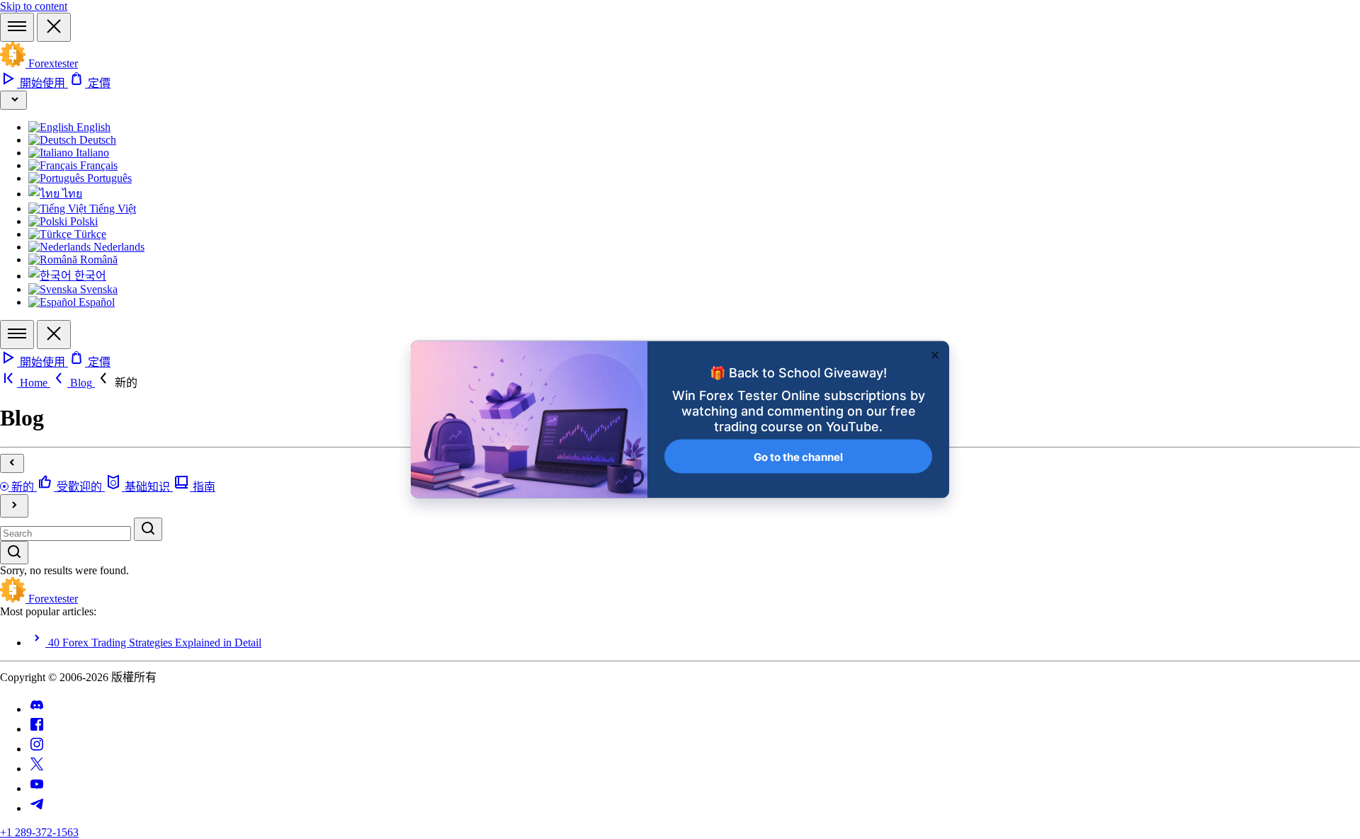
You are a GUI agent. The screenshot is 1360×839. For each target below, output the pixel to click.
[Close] (54, 27)
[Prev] (12, 463)
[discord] (36, 709)
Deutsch (96, 140)
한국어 (89, 276)
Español (95, 302)
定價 (97, 83)
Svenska (97, 289)
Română (97, 259)
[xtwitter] (36, 769)
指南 (202, 487)
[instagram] (36, 749)
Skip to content (33, 6)
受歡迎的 (79, 487)
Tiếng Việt (111, 208)
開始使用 (42, 83)
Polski (82, 221)
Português (108, 178)
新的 (22, 487)
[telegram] (36, 808)
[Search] (148, 529)
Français (97, 165)
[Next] (14, 506)
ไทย (71, 194)
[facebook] (36, 729)
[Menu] (17, 27)
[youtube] (36, 788)
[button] (116, 383)
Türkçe (89, 234)
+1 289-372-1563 (39, 832)
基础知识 (147, 487)
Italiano (91, 153)
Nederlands (117, 247)
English (92, 127)
